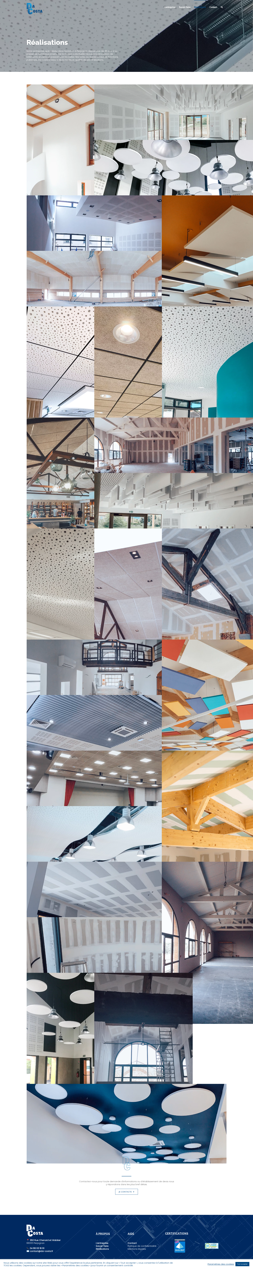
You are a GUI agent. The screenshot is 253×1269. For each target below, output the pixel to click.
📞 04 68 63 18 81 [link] (35, 1248)
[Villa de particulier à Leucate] (126, 901)
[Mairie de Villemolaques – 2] (126, 235)
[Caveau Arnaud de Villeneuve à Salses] (76, 499)
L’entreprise (102, 1243)
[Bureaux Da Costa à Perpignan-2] (76, 387)
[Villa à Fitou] (76, 165)
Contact (132, 1243)
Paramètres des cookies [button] (221, 1264)
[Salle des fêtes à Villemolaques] (126, 290)
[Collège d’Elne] (76, 609)
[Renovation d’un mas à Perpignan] (143, 1054)
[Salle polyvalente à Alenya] (126, 846)
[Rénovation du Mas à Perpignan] (126, 679)
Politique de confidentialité (142, 1245)
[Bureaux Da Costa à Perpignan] (143, 387)
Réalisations (102, 1248)
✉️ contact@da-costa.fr (40, 1251)
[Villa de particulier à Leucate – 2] (126, 957)
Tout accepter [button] (242, 1264)
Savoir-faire (102, 1245)
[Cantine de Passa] (76, 1054)
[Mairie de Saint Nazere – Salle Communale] (126, 790)
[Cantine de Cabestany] (126, 735)
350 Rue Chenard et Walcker (45, 1240)
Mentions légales (137, 1248)
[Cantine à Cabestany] (126, 1123)
